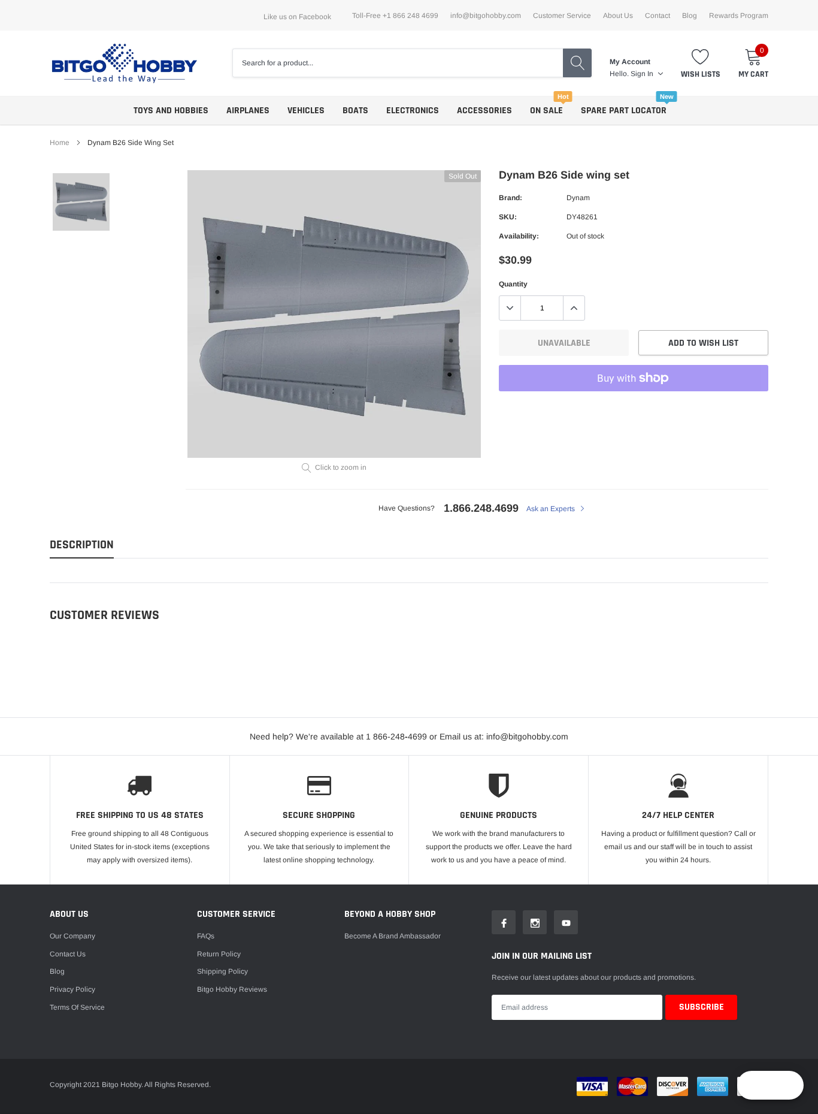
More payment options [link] (633, 407)
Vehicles (306, 110)
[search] (577, 63)
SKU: (508, 217)
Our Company (72, 936)
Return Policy (219, 954)
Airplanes (247, 110)
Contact (657, 15)
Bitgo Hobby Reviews (232, 989)
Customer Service (562, 15)
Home (59, 142)
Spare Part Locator (623, 110)
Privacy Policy (72, 989)
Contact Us (68, 954)
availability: (519, 236)
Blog (689, 15)
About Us (618, 15)
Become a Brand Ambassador (392, 936)
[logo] (124, 63)
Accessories (484, 110)
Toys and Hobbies (171, 110)
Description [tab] (82, 545)
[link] (81, 201)
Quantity (513, 284)
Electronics (412, 110)
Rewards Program (738, 15)
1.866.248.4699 (481, 508)
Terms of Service (77, 1007)
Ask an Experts (551, 509)
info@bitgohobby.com (485, 15)
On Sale (546, 110)
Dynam (578, 198)
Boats (355, 110)
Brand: (510, 198)
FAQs (205, 936)
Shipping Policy (222, 971)
